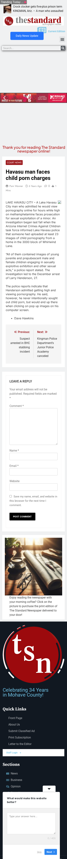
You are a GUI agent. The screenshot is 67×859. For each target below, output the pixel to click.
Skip (39, 851)
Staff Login (12, 752)
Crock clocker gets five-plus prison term (26, 6)
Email (14, 466)
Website (14, 481)
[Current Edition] (41, 30)
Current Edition (56, 31)
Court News (14, 162)
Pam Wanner (16, 186)
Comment (16, 406)
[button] (62, 39)
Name (14, 450)
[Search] (63, 48)
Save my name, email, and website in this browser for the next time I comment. (33, 501)
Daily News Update (27, 35)
